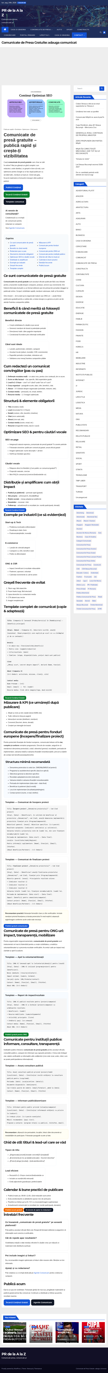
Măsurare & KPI (45, 243)
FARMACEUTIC (82, 324)
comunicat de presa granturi (86, 549)
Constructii (97, 565)
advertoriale (81, 517)
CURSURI (80, 291)
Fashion (79, 577)
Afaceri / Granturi (89, 521)
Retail (100, 597)
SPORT (70, 30)
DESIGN (79, 297)
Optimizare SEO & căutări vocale (22, 257)
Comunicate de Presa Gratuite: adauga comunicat (91, 1368)
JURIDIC (79, 391)
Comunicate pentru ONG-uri (49, 251)
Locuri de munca (95, 581)
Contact (78, 35)
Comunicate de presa (84, 565)
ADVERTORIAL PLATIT (85, 191)
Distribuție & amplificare (19, 260)
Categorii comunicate (84, 541)
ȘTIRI (100, 609)
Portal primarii (27, 35)
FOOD (78, 341)
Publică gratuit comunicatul (16, 926)
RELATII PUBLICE (83, 436)
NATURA (79, 414)
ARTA (78, 213)
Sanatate (80, 601)
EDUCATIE (80, 308)
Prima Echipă (81, 589)
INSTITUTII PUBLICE (84, 375)
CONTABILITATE (82, 274)
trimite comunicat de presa (86, 609)
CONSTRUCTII (83, 30)
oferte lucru (81, 585)
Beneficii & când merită (18, 248)
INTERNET (80, 380)
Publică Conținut (13, 187)
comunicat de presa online (86, 561)
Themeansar (38, 1368)
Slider (94, 601)
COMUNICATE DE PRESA (40, 30)
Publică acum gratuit (13, 1210)
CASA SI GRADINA (18, 30)
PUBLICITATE (81, 425)
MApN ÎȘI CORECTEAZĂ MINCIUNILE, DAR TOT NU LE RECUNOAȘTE (88, 151)
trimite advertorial (96, 605)
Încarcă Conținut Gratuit (17, 195)
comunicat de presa (83, 545)
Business (80, 537)
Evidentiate (94, 573)
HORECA (79, 347)
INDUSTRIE (80, 363)
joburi (79, 581)
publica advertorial (83, 593)
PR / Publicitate (92, 585)
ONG (78, 419)
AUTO (59, 30)
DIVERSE (80, 302)
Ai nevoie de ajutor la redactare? (38, 1210)
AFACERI (79, 196)
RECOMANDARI (82, 430)
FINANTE (79, 336)
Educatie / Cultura (82, 573)
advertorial (90, 513)
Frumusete (88, 577)
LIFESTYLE (44, 35)
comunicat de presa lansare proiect (89, 557)
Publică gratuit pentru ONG (16, 1034)
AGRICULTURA (82, 202)
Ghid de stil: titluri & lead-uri (49, 257)
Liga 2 (85, 581)
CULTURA (80, 285)
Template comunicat (15, 202)
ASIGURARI (80, 218)
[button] (100, 32)
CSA (78, 569)
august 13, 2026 (92, 1336)
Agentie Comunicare (16, 228)
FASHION (79, 330)
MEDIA (78, 408)
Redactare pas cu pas (18, 251)
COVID (78, 280)
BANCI (78, 230)
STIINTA (79, 469)
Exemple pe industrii (17, 263)
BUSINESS (80, 235)
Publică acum (44, 265)
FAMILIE (79, 319)
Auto (99, 533)
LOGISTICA (80, 403)
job (95, 577)
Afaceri (79, 521)
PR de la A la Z (14, 1354)
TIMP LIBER (80, 481)
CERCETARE (81, 246)
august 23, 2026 (13, 1336)
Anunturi (79, 529)
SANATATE (80, 453)
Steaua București (82, 605)
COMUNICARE (9, 35)
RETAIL (79, 447)
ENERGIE (80, 313)
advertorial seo (92, 517)
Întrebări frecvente (45, 263)
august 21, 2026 (40, 1336)
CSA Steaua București (89, 569)
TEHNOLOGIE (81, 475)
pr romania (92, 589)
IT (76, 386)
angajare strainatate (92, 525)
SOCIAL (79, 458)
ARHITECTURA (82, 207)
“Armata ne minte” (82, 159)
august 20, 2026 (66, 1336)
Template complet (16, 268)
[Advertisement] (54, 63)
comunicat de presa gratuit (86, 553)
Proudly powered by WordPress (11, 1368)
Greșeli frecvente (16, 265)
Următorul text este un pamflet (87, 112)
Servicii (87, 601)
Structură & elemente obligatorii (21, 254)
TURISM (79, 492)
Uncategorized (81, 497)
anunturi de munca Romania (86, 533)
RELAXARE (80, 442)
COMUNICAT (81, 257)
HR (77, 352)
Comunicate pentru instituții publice (52, 254)
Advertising (80, 513)
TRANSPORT (81, 486)
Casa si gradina (90, 537)
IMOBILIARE (81, 358)
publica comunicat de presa (86, 597)
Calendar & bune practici (48, 260)
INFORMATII (81, 369)
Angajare (80, 525)
